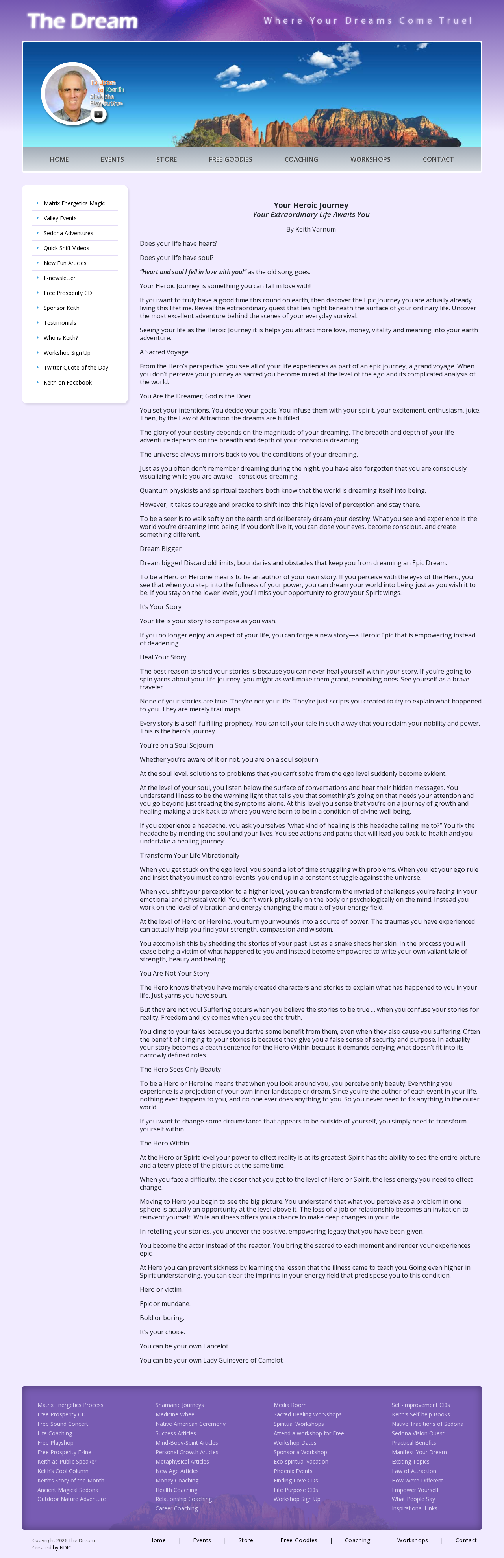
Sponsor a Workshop (300, 1452)
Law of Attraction (414, 1471)
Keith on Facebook (68, 382)
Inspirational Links (414, 1508)
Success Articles (176, 1433)
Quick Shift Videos (66, 248)
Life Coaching (54, 1433)
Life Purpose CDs (296, 1490)
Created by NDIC (51, 1547)
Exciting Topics (411, 1461)
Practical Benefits (414, 1442)
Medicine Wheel (176, 1414)
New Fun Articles (65, 263)
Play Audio (98, 114)
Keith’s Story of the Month (70, 1480)
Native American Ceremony (191, 1423)
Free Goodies (230, 159)
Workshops (370, 159)
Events (112, 159)
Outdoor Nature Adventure (71, 1499)
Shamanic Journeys (180, 1405)
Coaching (301, 159)
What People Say (413, 1499)
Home (59, 159)
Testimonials (60, 322)
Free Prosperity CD (68, 292)
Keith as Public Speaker (66, 1461)
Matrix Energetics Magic (74, 203)
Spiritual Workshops (299, 1423)
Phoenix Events (293, 1471)
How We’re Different (417, 1480)
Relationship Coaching (184, 1499)
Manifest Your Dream (419, 1452)
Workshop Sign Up (67, 352)
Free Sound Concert (62, 1423)
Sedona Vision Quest (418, 1433)
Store (166, 159)
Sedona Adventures (68, 233)
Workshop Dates (295, 1442)
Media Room (290, 1405)
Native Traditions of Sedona (427, 1423)
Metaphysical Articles (182, 1461)
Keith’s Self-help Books (421, 1414)
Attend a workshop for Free (309, 1433)
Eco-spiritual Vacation (301, 1461)
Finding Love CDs (296, 1480)
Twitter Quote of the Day (76, 367)
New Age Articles (177, 1471)
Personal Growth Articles (187, 1452)
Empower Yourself (415, 1490)
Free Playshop (55, 1442)
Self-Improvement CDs (421, 1405)
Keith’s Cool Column (63, 1471)
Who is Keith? (61, 337)
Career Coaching (177, 1508)
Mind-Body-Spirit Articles (187, 1442)
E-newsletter (60, 278)
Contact (438, 159)
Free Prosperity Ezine (64, 1452)
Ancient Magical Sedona (67, 1490)
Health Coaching (176, 1490)
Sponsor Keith (62, 307)
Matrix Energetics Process (70, 1405)
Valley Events (60, 218)
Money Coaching (177, 1480)
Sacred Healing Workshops (308, 1414)
